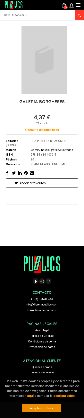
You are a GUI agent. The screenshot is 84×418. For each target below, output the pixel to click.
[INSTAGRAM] (48, 281)
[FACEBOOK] (35, 281)
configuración (64, 396)
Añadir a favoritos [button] (32, 183)
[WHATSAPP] (42, 281)
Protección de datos (42, 347)
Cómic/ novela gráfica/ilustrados (52, 150)
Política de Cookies (42, 336)
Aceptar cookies (41, 408)
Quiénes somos (42, 367)
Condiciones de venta (42, 341)
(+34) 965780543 (42, 299)
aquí (30, 396)
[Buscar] (79, 15)
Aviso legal (42, 330)
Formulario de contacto (42, 310)
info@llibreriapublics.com (42, 304)
